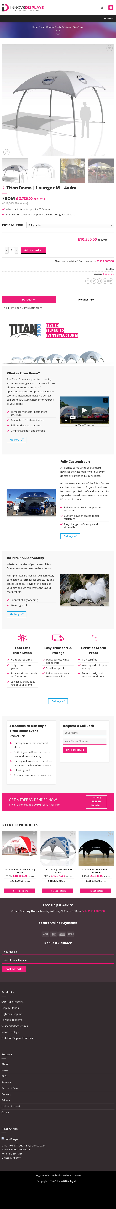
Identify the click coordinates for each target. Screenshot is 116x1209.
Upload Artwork (11, 1106)
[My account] (102, 7)
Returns (6, 1082)
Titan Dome (78, 27)
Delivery (6, 1094)
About (5, 1064)
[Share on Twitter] (93, 281)
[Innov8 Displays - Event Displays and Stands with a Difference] (23, 8)
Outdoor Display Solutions (17, 1038)
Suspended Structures (15, 1026)
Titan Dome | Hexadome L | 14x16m (96, 871)
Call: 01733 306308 (93, 911)
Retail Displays (10, 1032)
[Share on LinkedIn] (111, 281)
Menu (110, 18)
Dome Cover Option (12, 225)
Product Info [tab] (86, 299)
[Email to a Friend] (99, 281)
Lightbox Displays (12, 1014)
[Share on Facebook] (88, 281)
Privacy (6, 1100)
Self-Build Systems (13, 1002)
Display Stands (10, 1008)
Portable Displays (12, 1020)
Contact (6, 1112)
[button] (111, 7)
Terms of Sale (10, 1088)
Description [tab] (29, 299)
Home (35, 27)
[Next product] (58, 32)
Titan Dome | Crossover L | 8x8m (20, 871)
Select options (20, 891)
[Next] (107, 100)
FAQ (4, 1076)
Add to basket (33, 250)
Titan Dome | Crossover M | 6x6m (58, 871)
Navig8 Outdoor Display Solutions (56, 27)
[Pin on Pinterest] (105, 281)
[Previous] (8, 100)
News (5, 1070)
